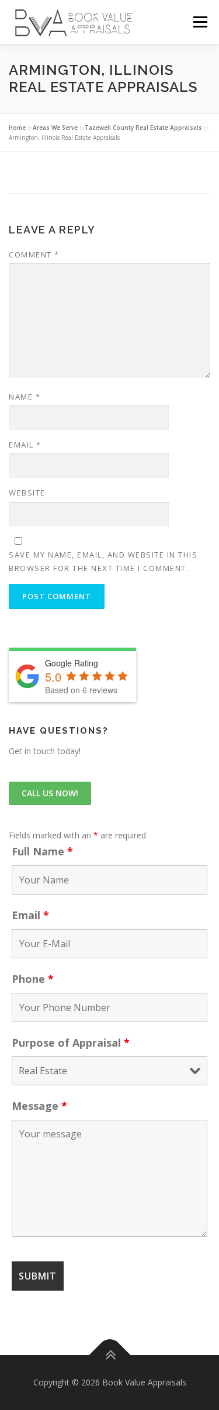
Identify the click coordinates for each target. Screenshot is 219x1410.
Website (27, 492)
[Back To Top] (109, 1355)
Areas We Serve (55, 127)
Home (17, 127)
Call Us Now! (50, 793)
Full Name (42, 851)
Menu (200, 21)
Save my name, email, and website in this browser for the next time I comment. (103, 561)
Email (25, 444)
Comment (34, 254)
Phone (33, 979)
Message (39, 1106)
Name (24, 396)
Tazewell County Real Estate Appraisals (143, 127)
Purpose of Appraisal (71, 1042)
